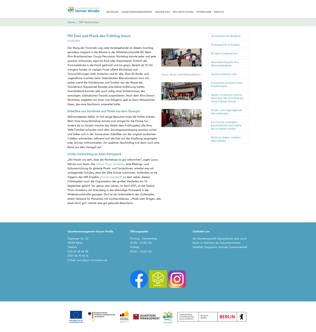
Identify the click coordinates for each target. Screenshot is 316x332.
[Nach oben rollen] (308, 324)
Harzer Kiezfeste (111, 177)
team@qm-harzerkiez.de (92, 260)
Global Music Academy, (111, 164)
